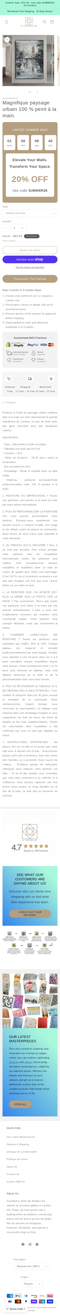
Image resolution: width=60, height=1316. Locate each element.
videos (28, 1062)
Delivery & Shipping (18, 1144)
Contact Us (13, 1174)
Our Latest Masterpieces (21, 1137)
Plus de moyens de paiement (30, 267)
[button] (6, 22)
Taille (5, 207)
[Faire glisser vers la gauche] (22, 92)
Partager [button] (11, 402)
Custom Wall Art (16, 1181)
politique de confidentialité (22, 1151)
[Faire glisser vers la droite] (37, 92)
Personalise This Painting (30, 278)
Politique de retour (17, 1159)
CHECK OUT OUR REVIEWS (30, 914)
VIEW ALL (20, 1104)
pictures (14, 1062)
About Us (12, 1166)
